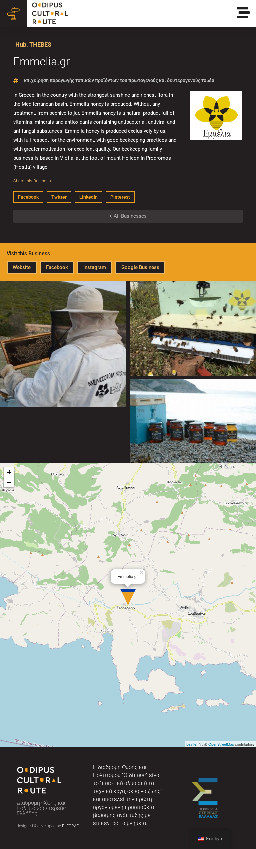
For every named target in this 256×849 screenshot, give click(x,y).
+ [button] (9, 472)
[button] (28, 197)
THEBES (40, 44)
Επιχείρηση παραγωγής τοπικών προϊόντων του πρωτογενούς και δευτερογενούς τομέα (119, 80)
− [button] (9, 482)
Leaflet (191, 744)
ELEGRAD (70, 826)
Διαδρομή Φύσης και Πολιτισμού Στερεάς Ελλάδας (41, 808)
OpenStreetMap (221, 744)
